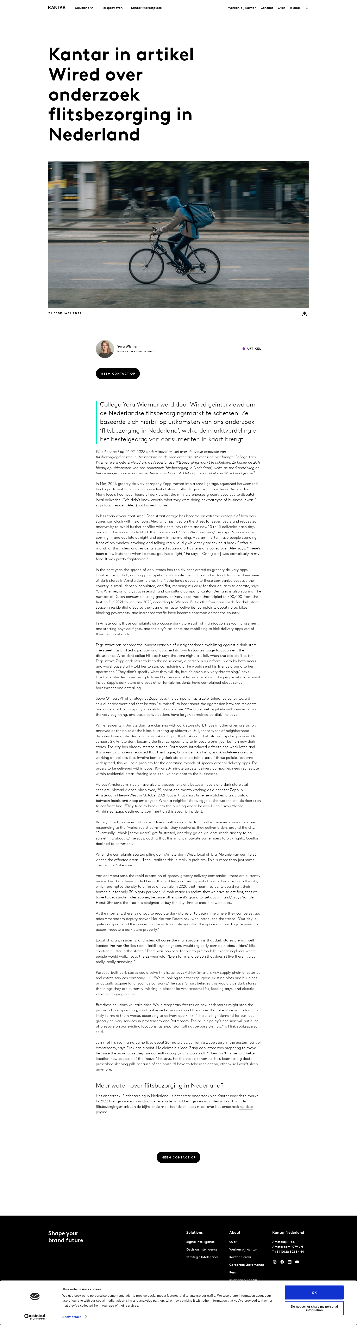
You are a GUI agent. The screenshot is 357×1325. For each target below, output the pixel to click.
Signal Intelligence (200, 1242)
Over (281, 8)
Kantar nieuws (240, 1257)
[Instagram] (274, 1262)
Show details (71, 1317)
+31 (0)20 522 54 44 (289, 1252)
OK (314, 1292)
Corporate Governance (246, 1265)
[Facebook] (282, 1262)
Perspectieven (112, 8)
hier (250, 473)
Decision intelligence (202, 1249)
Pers (232, 1272)
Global (295, 8)
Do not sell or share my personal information (314, 1308)
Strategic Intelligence (202, 1257)
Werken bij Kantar (242, 8)
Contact (267, 8)
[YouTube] (289, 1262)
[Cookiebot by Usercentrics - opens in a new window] (35, 1317)
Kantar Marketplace (146, 8)
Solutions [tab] (82, 8)
